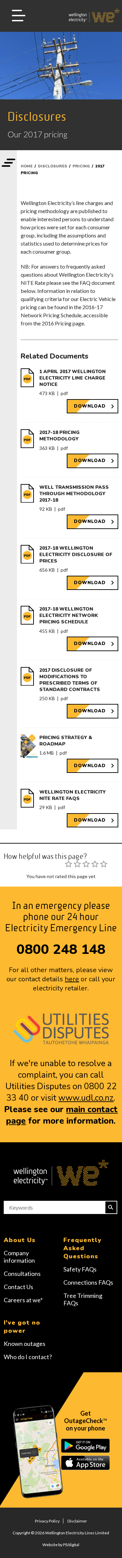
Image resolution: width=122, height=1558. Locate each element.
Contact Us (18, 1286)
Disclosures (52, 166)
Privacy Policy (47, 1520)
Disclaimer (77, 1520)
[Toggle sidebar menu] (8, 163)
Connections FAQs (88, 1282)
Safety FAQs (80, 1269)
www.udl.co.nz (86, 1098)
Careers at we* (23, 1300)
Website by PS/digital (60, 1544)
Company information (19, 1256)
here (72, 979)
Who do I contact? (28, 1356)
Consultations (22, 1273)
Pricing (81, 166)
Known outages (24, 1343)
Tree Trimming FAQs (82, 1299)
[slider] (86, 864)
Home (27, 166)
